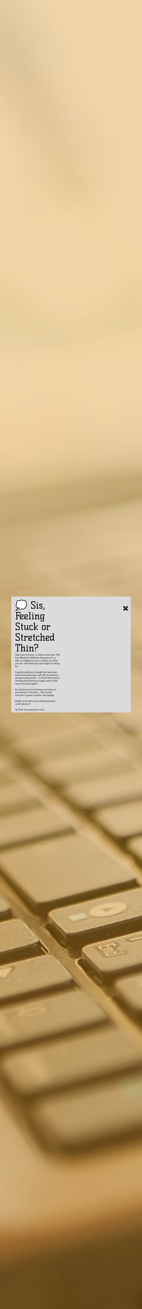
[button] (125, 608)
